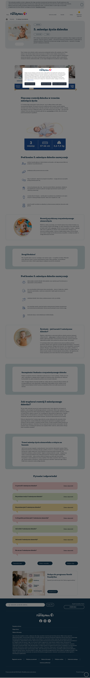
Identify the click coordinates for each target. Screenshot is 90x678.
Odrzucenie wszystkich (46, 83)
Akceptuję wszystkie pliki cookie (59, 83)
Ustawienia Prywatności (30, 83)
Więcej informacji (30, 80)
